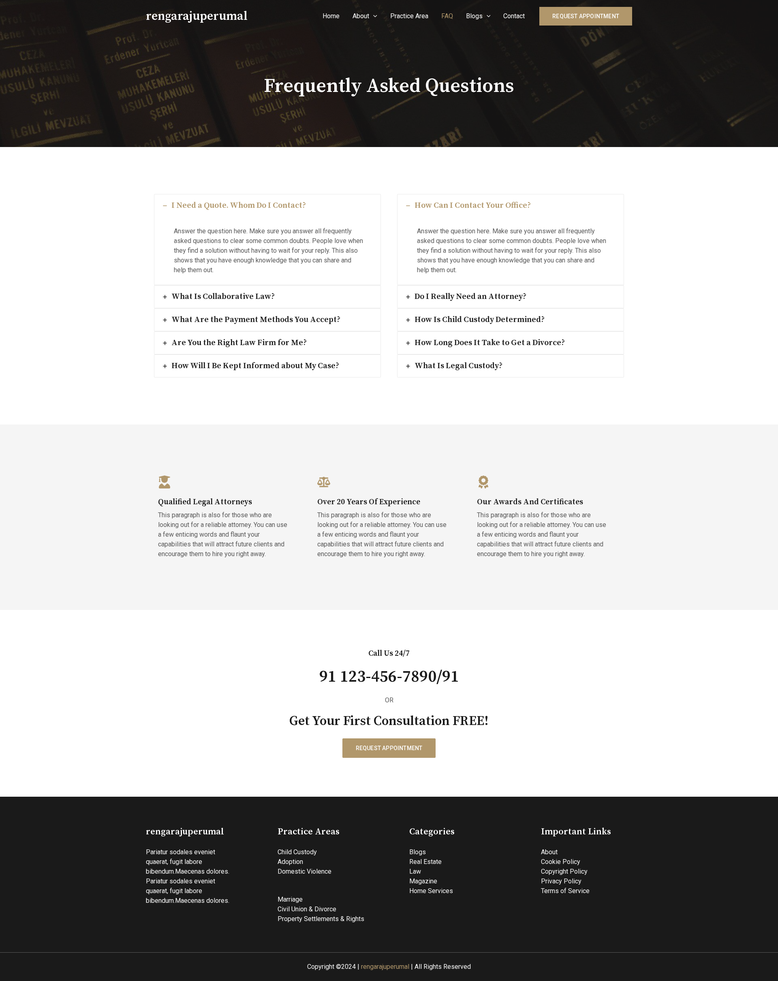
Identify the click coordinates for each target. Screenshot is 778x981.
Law (415, 871)
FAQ (447, 16)
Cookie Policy (560, 862)
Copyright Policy (564, 871)
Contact (514, 16)
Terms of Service (565, 891)
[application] (373, 16)
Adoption (290, 862)
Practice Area (409, 16)
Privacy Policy (561, 881)
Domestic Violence (304, 871)
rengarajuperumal (197, 16)
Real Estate (425, 862)
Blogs (474, 16)
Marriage (290, 899)
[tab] (267, 239)
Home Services (431, 891)
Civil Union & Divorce (307, 909)
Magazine (423, 881)
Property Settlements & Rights (321, 919)
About (361, 16)
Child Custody (297, 852)
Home (331, 16)
